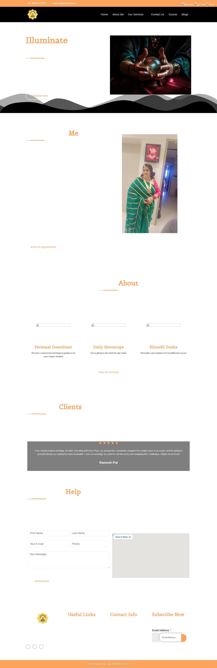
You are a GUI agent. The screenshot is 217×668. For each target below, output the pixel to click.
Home (104, 14)
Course (173, 14)
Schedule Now (39, 95)
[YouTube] (41, 647)
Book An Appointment (43, 247)
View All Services (108, 372)
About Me (118, 14)
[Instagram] (181, 3)
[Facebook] (175, 3)
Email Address (161, 630)
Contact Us (157, 14)
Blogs (185, 14)
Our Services (135, 14)
